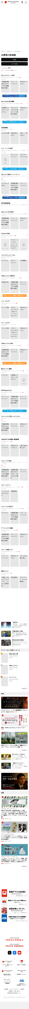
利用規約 (22, 989)
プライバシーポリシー (14, 989)
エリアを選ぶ (14, 64)
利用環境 (11, 991)
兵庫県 (14, 59)
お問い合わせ (17, 991)
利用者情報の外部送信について (14, 993)
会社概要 (6, 989)
